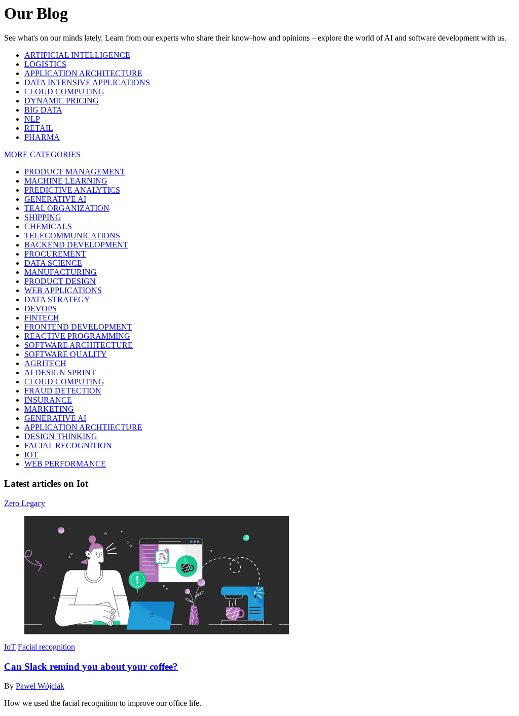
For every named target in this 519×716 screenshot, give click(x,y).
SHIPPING (42, 217)
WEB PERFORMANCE (65, 463)
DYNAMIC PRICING (61, 100)
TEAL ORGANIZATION (66, 208)
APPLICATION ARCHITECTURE (83, 73)
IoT (10, 646)
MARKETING (49, 409)
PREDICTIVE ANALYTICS (72, 190)
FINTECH (41, 317)
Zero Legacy (24, 503)
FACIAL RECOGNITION (68, 445)
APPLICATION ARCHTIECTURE (83, 427)
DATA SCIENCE (53, 263)
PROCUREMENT (55, 253)
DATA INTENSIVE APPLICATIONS (87, 82)
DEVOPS (40, 308)
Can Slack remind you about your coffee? (91, 666)
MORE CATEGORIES (42, 154)
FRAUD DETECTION (62, 390)
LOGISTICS (45, 64)
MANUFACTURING (60, 272)
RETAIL (38, 128)
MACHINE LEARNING (65, 180)
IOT (31, 454)
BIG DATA (43, 109)
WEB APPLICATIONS (63, 290)
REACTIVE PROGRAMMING (77, 336)
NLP (32, 119)
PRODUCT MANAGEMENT (74, 171)
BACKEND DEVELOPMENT (76, 244)
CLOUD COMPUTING (64, 91)
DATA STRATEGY (57, 299)
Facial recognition (46, 646)
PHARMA (42, 137)
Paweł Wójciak (40, 686)
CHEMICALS (48, 226)
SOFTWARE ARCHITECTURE (78, 345)
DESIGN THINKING (60, 436)
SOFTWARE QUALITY (65, 354)
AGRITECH (45, 363)
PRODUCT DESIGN (60, 281)
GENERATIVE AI (55, 199)
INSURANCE (48, 400)
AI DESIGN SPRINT (60, 372)
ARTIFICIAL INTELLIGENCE (77, 55)
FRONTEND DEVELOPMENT (78, 327)
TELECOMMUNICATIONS (72, 235)
